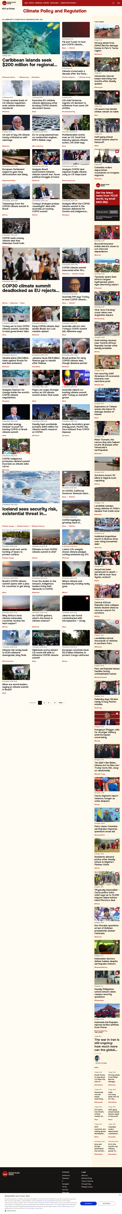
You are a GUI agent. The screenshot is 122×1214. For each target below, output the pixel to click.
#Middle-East (99, 385)
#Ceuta (97, 804)
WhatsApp (65, 1192)
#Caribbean (36, 77)
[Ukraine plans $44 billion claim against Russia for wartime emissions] (16, 353)
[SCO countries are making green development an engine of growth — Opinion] (100, 1130)
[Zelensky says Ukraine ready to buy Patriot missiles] (107, 694)
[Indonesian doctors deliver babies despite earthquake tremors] (107, 954)
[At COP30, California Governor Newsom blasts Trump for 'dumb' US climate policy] (76, 484)
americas (38, 3)
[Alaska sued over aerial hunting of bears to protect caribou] (16, 544)
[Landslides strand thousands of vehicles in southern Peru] (107, 633)
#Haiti (96, 146)
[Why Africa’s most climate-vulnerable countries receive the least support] (16, 612)
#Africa (4, 215)
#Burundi (97, 255)
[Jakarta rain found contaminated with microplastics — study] (76, 612)
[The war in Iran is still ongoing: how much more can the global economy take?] (107, 1051)
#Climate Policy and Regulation (39, 526)
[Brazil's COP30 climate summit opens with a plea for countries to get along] (16, 577)
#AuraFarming (99, 319)
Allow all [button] (88, 1203)
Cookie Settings (30, 1208)
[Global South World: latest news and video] (11, 3)
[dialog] (61, 1203)
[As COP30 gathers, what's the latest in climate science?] (46, 612)
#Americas (35, 180)
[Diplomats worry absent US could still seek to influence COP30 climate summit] (46, 646)
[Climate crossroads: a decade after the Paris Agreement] (76, 64)
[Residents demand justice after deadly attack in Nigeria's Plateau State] (107, 853)
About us (84, 1175)
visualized (54, 3)
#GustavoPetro (99, 835)
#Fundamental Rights (69, 112)
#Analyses (65, 215)
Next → (61, 703)
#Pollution (5, 112)
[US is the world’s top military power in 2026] (114, 1147)
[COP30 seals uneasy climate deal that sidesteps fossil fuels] (16, 233)
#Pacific (72, 48)
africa (31, 3)
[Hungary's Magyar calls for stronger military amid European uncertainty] (107, 726)
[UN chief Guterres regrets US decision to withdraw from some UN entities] (76, 96)
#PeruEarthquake (100, 677)
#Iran (96, 115)
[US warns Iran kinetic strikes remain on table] (107, 103)
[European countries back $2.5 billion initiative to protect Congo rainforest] (76, 646)
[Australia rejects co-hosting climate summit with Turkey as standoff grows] (76, 386)
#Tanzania (98, 288)
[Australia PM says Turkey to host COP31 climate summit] (76, 290)
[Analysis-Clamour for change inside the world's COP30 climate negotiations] (16, 386)
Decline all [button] (107, 1203)
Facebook (65, 1178)
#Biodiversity (24, 77)
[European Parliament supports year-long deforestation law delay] (16, 165)
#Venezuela (98, 87)
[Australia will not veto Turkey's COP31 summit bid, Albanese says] (76, 321)
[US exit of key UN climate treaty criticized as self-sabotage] (16, 131)
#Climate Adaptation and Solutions (69, 77)
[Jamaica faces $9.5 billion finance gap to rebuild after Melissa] (46, 353)
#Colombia (98, 179)
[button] (41, 1211)
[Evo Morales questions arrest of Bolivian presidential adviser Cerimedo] (107, 922)
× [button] (120, 1195)
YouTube (65, 1190)
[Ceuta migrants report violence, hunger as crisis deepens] (107, 791)
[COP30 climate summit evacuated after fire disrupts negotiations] (76, 261)
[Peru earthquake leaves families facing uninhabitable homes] (107, 664)
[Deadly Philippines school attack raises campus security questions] (107, 985)
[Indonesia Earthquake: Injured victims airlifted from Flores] (107, 1018)
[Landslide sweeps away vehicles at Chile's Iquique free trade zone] (107, 501)
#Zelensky (98, 708)
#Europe (97, 741)
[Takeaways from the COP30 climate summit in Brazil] (16, 200)
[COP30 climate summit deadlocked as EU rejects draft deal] (31, 276)
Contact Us (66, 1175)
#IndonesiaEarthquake (101, 967)
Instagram (65, 1184)
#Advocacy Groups (68, 180)
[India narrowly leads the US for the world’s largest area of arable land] (114, 1095)
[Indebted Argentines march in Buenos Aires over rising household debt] (107, 533)
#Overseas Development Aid (9, 77)
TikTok (64, 1187)
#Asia (64, 48)
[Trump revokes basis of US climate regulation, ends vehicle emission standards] (16, 96)
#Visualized (98, 1085)
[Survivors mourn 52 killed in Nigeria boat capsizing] (107, 471)
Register (114, 212)
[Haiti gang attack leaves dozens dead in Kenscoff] (107, 132)
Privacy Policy (86, 1184)
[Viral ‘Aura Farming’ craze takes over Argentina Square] (107, 305)
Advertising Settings (63, 1206)
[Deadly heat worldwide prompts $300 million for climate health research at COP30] (46, 420)
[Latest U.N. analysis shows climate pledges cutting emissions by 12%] (76, 544)
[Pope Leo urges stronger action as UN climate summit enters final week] (46, 386)
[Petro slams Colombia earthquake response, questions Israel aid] (107, 822)
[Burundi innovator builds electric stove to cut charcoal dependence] (107, 240)
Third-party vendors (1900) (45, 1202)
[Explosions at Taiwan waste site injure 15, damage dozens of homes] (107, 403)
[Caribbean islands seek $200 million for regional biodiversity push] (31, 50)
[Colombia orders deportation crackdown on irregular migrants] (107, 164)
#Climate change (85, 77)
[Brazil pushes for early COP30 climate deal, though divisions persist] (76, 353)
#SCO (96, 1137)
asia (26, 3)
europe (46, 3)
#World (64, 592)
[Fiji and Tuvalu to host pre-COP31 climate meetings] (76, 35)
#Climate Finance (23, 526)
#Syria (96, 581)
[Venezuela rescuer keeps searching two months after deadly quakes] (107, 72)
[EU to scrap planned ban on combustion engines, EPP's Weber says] (46, 131)
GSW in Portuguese (68, 3)
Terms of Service (87, 1181)
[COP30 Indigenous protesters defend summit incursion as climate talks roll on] (16, 455)
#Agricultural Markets (9, 180)
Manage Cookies (87, 1187)
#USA (96, 1067)
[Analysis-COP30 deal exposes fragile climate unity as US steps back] (76, 165)
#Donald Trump (99, 774)
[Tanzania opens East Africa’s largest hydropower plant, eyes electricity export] (107, 273)
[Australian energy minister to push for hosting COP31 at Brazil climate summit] (16, 420)
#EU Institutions (37, 146)
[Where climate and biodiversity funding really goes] (76, 577)
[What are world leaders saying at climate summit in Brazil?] (16, 679)
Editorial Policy (86, 1178)
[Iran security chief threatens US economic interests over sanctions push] (107, 370)
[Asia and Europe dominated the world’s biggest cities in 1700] (100, 1147)
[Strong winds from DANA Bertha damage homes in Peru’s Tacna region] (107, 39)
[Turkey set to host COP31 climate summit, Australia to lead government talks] (16, 321)
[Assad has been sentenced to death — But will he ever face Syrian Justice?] (107, 566)
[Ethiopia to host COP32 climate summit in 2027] (46, 544)
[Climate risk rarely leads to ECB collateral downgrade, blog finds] (16, 646)
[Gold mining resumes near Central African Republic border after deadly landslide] (107, 337)
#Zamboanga (99, 1000)
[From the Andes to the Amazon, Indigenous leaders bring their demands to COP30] (46, 577)
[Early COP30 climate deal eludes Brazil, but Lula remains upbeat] (46, 321)
